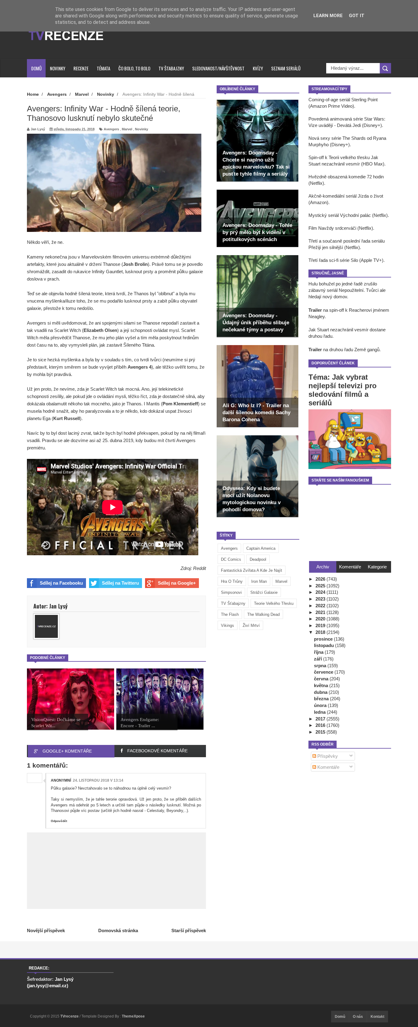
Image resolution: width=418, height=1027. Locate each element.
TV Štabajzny (171, 68)
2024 (321, 592)
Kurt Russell (66, 418)
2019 (321, 625)
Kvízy (258, 68)
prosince (324, 639)
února (321, 705)
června (322, 678)
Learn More (328, 15)
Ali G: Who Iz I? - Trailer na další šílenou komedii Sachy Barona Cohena (256, 412)
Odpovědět (59, 821)
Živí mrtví (251, 625)
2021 (321, 612)
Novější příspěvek (46, 930)
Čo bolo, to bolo (134, 68)
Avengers (229, 548)
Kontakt (377, 1016)
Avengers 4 (139, 367)
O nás (358, 1016)
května (321, 685)
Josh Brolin (135, 264)
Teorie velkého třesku (273, 603)
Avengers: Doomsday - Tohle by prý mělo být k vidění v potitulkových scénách (257, 232)
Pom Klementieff (180, 403)
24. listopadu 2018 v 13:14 (98, 780)
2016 (321, 725)
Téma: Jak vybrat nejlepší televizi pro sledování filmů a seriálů (342, 390)
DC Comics (231, 559)
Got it (356, 15)
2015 (321, 732)
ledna (320, 712)
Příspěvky (327, 756)
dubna (321, 692)
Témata (103, 68)
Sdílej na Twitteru (120, 583)
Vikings (227, 625)
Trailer (315, 310)
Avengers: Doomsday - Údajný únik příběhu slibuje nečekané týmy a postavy (255, 323)
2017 (321, 718)
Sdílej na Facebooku (61, 583)
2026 (321, 579)
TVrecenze (70, 1016)
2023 (321, 598)
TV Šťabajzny (233, 603)
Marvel (281, 581)
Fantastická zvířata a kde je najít (251, 570)
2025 (321, 585)
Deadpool (258, 559)
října (319, 652)
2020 (321, 618)
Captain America (260, 548)
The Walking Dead (263, 614)
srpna (320, 665)
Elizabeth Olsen (100, 330)
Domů (36, 68)
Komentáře (327, 767)
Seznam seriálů (285, 68)
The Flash (230, 614)
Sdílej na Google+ (177, 583)
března (322, 698)
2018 (321, 632)
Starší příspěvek (188, 930)
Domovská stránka (118, 930)
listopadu (324, 645)
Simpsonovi (231, 592)
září (318, 658)
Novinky (57, 68)
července (324, 672)
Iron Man (259, 581)
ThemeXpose (133, 1016)
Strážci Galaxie (264, 592)
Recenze (80, 68)
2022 (321, 605)
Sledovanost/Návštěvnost (218, 68)
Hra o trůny (232, 581)
